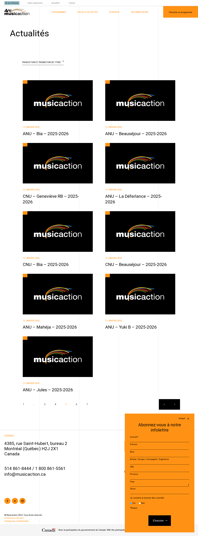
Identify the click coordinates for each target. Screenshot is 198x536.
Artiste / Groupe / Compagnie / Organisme (149, 459)
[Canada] (49, 530)
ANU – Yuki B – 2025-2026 (117, 275)
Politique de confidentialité (16, 521)
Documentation (139, 12)
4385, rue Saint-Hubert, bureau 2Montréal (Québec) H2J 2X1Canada (35, 448)
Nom (132, 452)
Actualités (55, 3)
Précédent (164, 404)
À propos (114, 12)
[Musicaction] (16, 11)
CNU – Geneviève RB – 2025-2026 (39, 144)
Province (134, 474)
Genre (133, 489)
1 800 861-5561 (50, 468)
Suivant (174, 404)
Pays (132, 481)
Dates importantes (35, 3)
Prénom (133, 444)
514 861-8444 (17, 468)
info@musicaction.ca (25, 474)
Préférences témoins (14, 518)
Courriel (134, 437)
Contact (72, 3)
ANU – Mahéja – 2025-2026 (36, 275)
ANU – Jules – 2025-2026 (35, 338)
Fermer (182, 419)
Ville (132, 467)
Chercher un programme (180, 12)
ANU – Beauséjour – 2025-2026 (120, 82)
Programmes (59, 12)
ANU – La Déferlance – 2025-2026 (121, 144)
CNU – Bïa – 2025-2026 (34, 212)
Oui (133, 503)
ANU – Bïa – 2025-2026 (34, 82)
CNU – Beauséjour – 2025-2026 (120, 212)
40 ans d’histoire (12, 3)
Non (143, 503)
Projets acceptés (88, 12)
